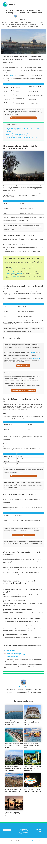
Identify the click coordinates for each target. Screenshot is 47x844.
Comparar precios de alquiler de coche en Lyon (23, 535)
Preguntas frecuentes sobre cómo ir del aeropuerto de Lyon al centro (21, 137)
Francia (31, 16)
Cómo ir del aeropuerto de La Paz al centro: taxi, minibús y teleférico (13, 791)
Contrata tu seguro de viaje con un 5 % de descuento (23, 390)
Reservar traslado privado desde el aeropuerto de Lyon (23, 117)
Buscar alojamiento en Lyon (23, 365)
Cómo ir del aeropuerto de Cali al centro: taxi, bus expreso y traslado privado (32, 768)
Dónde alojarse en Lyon (11, 131)
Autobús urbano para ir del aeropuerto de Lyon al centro (18, 129)
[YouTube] (40, 831)
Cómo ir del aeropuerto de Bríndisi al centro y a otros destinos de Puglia (12, 722)
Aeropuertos (22, 19)
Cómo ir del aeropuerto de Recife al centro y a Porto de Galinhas (31, 745)
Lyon (26, 19)
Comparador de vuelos (11, 650)
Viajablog (12, 5)
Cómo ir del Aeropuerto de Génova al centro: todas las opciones (31, 722)
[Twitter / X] (42, 829)
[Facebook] (37, 829)
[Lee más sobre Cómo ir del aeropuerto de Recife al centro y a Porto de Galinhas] (32, 734)
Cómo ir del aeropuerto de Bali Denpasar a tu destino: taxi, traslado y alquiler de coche (13, 813)
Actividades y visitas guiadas (12, 656)
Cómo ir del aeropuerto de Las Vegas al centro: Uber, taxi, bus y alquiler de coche (32, 791)
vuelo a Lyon (12, 75)
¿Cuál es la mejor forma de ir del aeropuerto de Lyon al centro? (20, 135)
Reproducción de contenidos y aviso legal (27, 840)
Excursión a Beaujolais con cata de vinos (14, 273)
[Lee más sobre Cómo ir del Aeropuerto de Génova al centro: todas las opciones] (32, 711)
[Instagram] (40, 829)
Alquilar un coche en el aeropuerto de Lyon (15, 134)
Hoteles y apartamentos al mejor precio (14, 651)
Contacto (38, 840)
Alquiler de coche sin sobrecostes (13, 653)
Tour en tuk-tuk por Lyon (10, 271)
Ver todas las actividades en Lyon (12, 276)
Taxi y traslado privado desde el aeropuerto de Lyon (17, 133)
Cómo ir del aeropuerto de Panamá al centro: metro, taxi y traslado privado (13, 768)
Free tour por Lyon (9, 265)
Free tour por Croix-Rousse (11, 268)
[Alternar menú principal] (43, 4)
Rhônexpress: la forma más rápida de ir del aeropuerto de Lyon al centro (22, 128)
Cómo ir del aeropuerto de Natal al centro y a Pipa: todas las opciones (14, 745)
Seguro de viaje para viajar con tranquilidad (15, 654)
